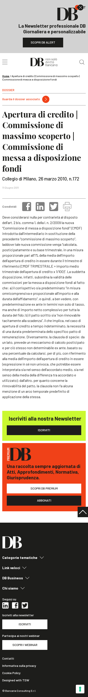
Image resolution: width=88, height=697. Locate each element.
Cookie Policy (11, 673)
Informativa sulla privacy (19, 666)
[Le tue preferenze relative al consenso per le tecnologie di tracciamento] (80, 689)
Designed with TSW (15, 680)
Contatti (8, 658)
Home (5, 76)
